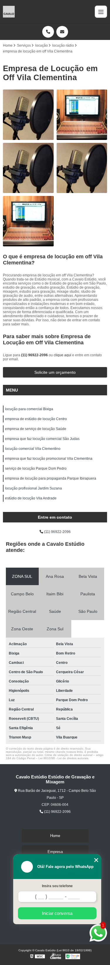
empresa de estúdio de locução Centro (36, 419)
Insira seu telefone (57, 886)
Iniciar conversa (57, 913)
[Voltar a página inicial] (9, 11)
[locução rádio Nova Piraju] (82, 115)
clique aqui (62, 355)
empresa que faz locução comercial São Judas (42, 439)
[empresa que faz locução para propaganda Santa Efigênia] (82, 168)
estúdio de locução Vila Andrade (31, 498)
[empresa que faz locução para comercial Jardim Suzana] (28, 168)
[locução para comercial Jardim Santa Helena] (28, 221)
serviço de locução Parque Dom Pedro (36, 468)
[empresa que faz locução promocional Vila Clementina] (28, 115)
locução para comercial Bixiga (29, 409)
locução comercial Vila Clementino (32, 449)
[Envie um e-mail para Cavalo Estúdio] (62, 32)
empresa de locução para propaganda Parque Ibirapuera (50, 478)
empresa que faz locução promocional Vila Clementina (48, 459)
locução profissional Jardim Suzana (33, 488)
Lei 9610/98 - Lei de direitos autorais (63, 758)
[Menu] (101, 11)
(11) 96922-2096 (35, 355)
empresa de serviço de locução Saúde (35, 429)
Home (55, 836)
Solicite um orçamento (55, 372)
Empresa (55, 852)
